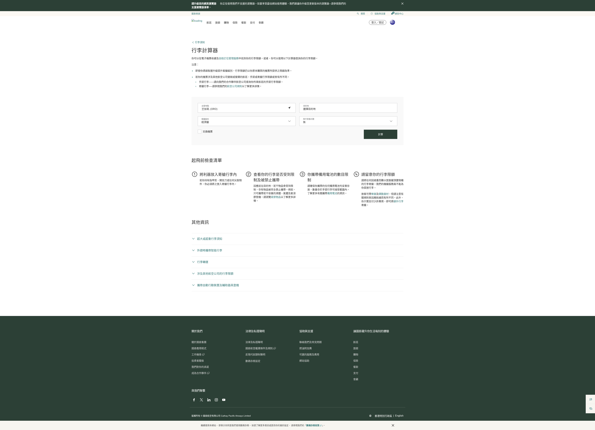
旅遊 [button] (217, 22)
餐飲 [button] (243, 22)
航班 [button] (209, 22)
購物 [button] (226, 22)
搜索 (363, 13)
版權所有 (196, 416)
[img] (402, 3)
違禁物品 (276, 197)
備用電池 (332, 193)
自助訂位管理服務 (229, 58)
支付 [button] (252, 22)
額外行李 (398, 201)
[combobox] (244, 109)
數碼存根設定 (252, 361)
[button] (290, 121)
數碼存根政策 (312, 425)
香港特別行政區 (383, 416)
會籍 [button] (261, 22)
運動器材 (384, 194)
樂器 (373, 194)
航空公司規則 (234, 86)
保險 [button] (235, 22)
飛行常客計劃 (308, 119)
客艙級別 (205, 119)
